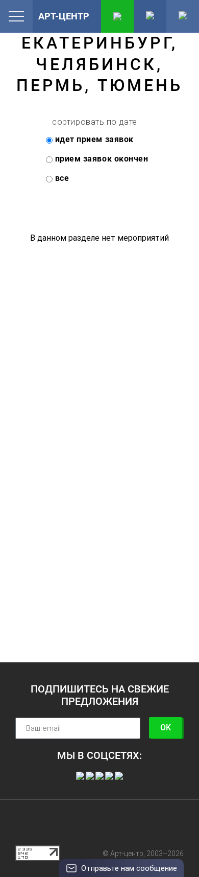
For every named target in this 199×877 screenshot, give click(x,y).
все (61, 178)
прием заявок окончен (100, 159)
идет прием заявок (93, 139)
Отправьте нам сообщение (129, 868)
